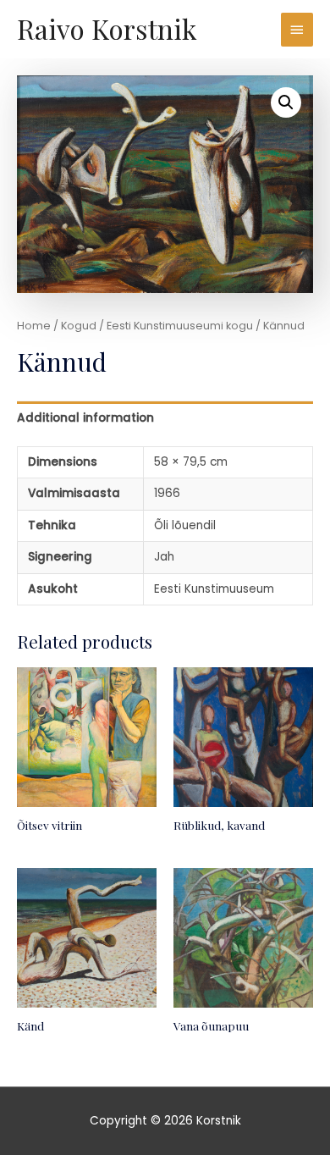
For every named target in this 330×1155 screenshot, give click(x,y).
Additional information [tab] (85, 418)
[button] (286, 102)
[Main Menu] (297, 30)
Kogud (78, 325)
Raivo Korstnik (106, 28)
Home (34, 325)
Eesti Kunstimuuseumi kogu (180, 325)
